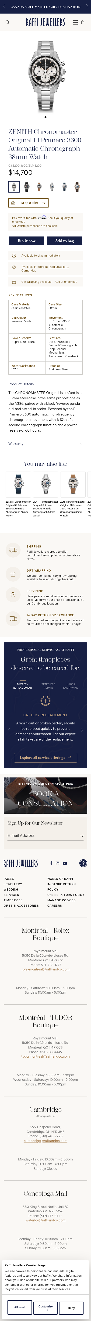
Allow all (19, 1307)
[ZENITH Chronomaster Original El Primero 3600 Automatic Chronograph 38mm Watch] (14, 187)
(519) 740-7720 (51, 1136)
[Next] (82, 730)
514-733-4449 (51, 1052)
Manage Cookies (61, 900)
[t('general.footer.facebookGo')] (51, 863)
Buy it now (26, 240)
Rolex (9, 879)
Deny (71, 1308)
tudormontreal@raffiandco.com (45, 1057)
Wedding (11, 889)
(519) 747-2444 (51, 1216)
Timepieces (13, 900)
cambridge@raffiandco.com (45, 1141)
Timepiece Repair (48, 686)
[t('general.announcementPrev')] (4, 7)
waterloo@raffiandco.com (46, 1220)
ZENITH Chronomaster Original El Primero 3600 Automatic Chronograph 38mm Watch (18, 509)
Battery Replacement (22, 686)
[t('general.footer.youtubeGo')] (65, 863)
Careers (54, 905)
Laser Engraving (71, 686)
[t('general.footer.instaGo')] (57, 863)
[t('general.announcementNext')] (87, 7)
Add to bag (64, 240)
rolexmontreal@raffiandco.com (46, 969)
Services (11, 895)
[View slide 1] (45, 76)
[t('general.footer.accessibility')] (83, 863)
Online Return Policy (65, 895)
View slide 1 (45, 117)
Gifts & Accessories (21, 905)
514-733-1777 (51, 965)
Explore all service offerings (43, 757)
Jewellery (13, 884)
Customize (45, 1306)
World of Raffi (60, 879)
